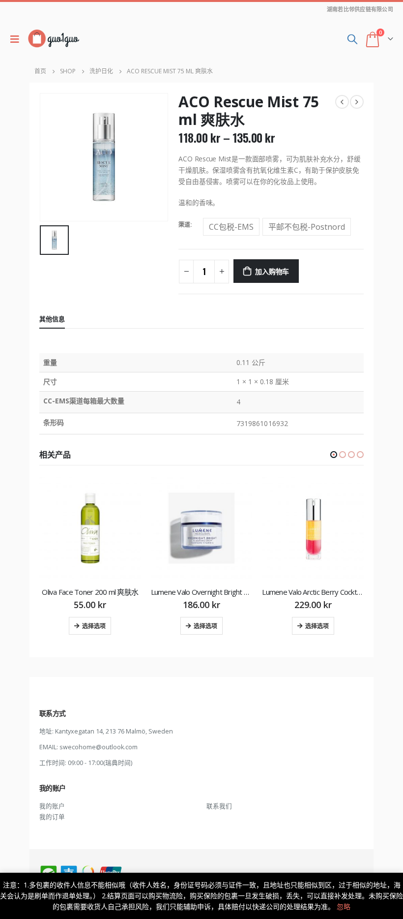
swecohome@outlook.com (98, 747)
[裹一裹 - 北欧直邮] (54, 39)
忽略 (343, 906)
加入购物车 (272, 271)
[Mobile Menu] (17, 39)
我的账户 (52, 806)
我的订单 (52, 817)
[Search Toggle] (352, 39)
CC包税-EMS (231, 226)
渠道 (184, 224)
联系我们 (219, 806)
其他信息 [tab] (52, 318)
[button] (333, 454)
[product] (90, 528)
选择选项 (94, 625)
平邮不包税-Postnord (306, 226)
